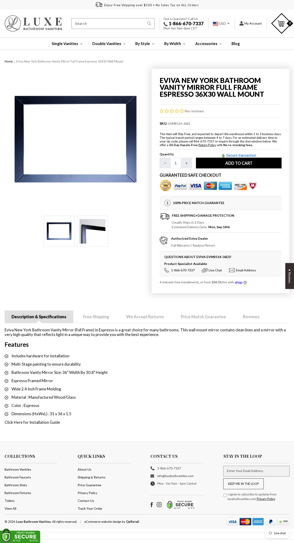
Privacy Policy (87, 493)
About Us (84, 469)
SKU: (164, 123)
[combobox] (113, 23)
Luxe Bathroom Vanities (33, 521)
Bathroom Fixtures (18, 493)
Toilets (10, 501)
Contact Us (86, 501)
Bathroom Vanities (18, 469)
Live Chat (215, 270)
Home (9, 61)
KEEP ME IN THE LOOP (243, 484)
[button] (64, 44)
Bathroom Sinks (16, 485)
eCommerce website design (103, 521)
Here (18, 422)
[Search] (149, 23)
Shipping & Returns (91, 477)
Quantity (167, 154)
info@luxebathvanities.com (175, 476)
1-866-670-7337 (186, 23)
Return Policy (207, 145)
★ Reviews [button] (289, 276)
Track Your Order (90, 508)
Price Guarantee (89, 485)
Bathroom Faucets (18, 477)
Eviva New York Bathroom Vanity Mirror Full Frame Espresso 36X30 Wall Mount (69, 61)
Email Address (246, 270)
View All (10, 508)
